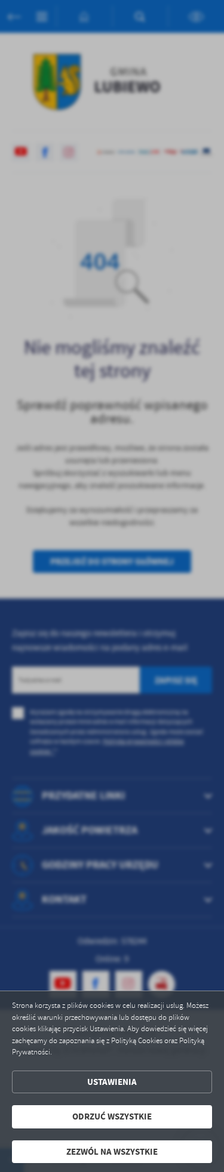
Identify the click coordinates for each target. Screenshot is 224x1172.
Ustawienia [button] (112, 1082)
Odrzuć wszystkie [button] (112, 1116)
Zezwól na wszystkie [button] (112, 1152)
